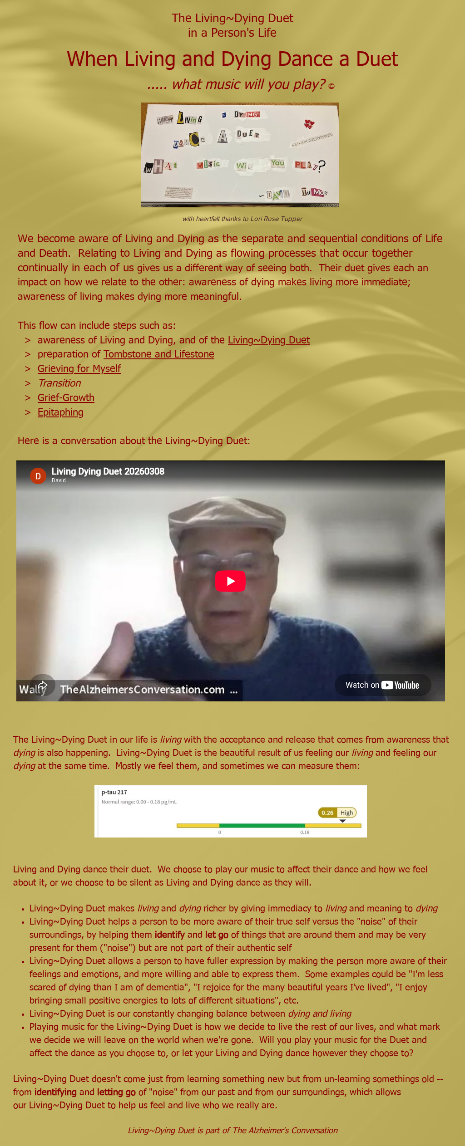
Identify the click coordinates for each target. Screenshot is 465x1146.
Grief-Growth (66, 398)
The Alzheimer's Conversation (284, 1131)
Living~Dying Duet (269, 341)
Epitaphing (61, 413)
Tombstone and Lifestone (159, 355)
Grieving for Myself (79, 369)
